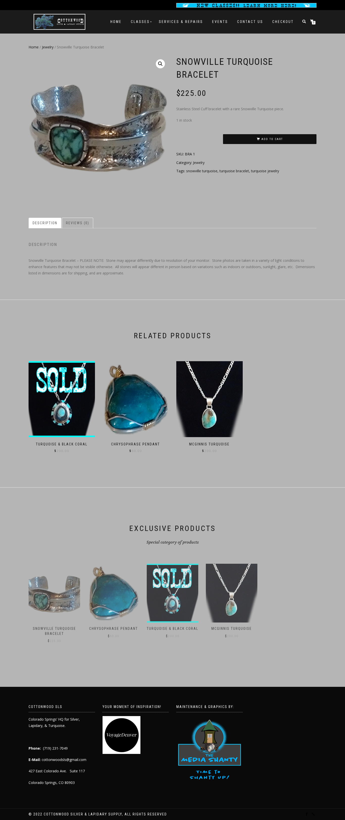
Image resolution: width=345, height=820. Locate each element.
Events (220, 22)
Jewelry (48, 47)
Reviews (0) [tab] (77, 223)
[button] (160, 63)
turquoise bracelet (234, 170)
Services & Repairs (181, 22)
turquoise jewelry (265, 170)
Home (116, 22)
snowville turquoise (201, 170)
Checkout (283, 22)
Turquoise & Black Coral (172, 629)
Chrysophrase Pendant (113, 629)
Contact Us (250, 22)
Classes (140, 22)
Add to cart (272, 139)
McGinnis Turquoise (231, 629)
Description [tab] (45, 223)
